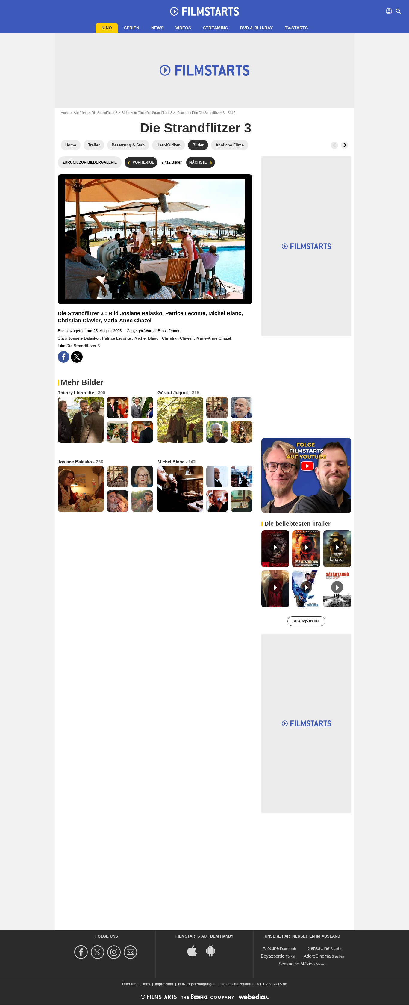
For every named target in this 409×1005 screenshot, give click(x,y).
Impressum (164, 984)
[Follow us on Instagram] (114, 952)
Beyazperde (272, 956)
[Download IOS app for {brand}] (195, 950)
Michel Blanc (147, 338)
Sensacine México (296, 963)
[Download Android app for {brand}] (213, 950)
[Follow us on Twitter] (98, 952)
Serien (131, 27)
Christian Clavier (178, 338)
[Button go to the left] (334, 145)
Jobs (146, 984)
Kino (107, 27)
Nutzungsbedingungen (197, 984)
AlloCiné (271, 948)
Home (65, 112)
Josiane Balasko (84, 338)
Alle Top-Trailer (306, 621)
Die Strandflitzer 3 (104, 112)
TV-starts (296, 27)
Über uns (129, 984)
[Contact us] (131, 952)
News (157, 27)
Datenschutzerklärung (239, 984)
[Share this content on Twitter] (77, 357)
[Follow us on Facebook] (82, 952)
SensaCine (318, 948)
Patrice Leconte (117, 338)
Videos (183, 27)
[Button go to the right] (344, 145)
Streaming (215, 27)
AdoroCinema (317, 956)
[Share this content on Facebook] (63, 357)
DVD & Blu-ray (256, 27)
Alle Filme (80, 112)
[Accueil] (204, 11)
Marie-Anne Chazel (213, 338)
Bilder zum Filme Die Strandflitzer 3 (147, 112)
